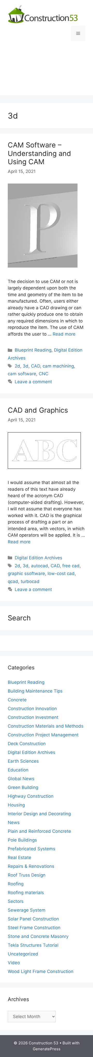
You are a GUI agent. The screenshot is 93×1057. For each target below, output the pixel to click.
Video (14, 962)
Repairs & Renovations (31, 866)
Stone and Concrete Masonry (38, 936)
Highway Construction (30, 796)
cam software (22, 373)
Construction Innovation (32, 708)
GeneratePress (46, 1048)
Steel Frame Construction (34, 927)
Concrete (17, 699)
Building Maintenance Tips (35, 691)
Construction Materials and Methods (45, 726)
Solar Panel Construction (33, 918)
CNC (43, 373)
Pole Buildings (22, 840)
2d (17, 366)
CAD (35, 366)
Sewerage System (26, 910)
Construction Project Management (43, 734)
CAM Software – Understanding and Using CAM (39, 153)
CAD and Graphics (38, 410)
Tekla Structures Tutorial (33, 945)
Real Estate (19, 857)
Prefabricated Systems (31, 848)
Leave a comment (33, 381)
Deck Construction (27, 743)
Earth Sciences (23, 761)
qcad (13, 581)
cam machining (58, 366)
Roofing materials (26, 892)
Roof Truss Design (26, 875)
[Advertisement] (46, 72)
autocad (39, 565)
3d (25, 366)
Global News (21, 778)
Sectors (16, 901)
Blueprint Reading (33, 350)
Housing (16, 805)
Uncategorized (23, 953)
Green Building (23, 787)
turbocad (30, 581)
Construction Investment (33, 717)
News (14, 822)
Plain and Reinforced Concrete (39, 831)
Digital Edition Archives (38, 557)
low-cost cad (61, 573)
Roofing (16, 883)
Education (18, 769)
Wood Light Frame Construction (40, 971)
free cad (71, 565)
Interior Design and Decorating (39, 813)
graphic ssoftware (26, 573)
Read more (64, 334)
